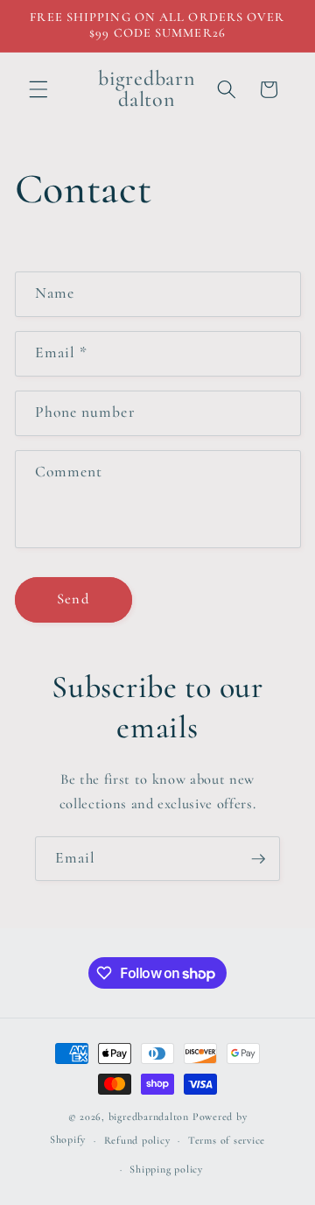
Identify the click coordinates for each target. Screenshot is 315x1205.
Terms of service (226, 1140)
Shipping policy (166, 1169)
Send (72, 599)
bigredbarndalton (148, 1116)
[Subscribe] (258, 859)
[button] (39, 89)
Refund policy (137, 1140)
